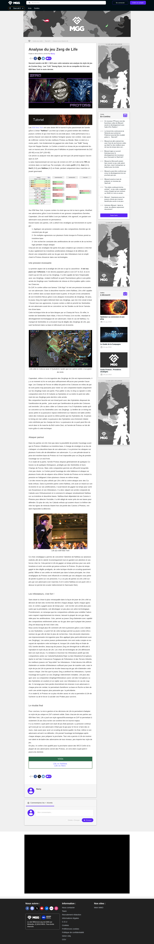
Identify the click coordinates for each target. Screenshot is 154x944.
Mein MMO (98, 908)
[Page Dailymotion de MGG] (47, 908)
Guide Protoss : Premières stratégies (110, 371)
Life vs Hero (60, 766)
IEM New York (37, 128)
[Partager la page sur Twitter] (39, 58)
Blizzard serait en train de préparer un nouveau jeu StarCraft (112, 181)
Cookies (65, 925)
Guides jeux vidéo (38, 41)
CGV (64, 939)
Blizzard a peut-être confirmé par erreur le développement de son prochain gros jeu (115, 173)
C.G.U (64, 922)
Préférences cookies (70, 929)
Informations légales (70, 918)
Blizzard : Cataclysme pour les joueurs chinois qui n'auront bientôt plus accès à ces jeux (114, 199)
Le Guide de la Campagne (110, 344)
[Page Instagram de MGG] (56, 908)
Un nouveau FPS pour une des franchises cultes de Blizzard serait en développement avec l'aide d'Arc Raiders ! (114, 124)
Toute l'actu (114, 215)
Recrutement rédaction (71, 915)
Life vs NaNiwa (60, 763)
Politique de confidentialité (73, 932)
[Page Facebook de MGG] (27, 908)
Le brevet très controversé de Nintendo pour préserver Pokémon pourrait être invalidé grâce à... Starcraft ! (114, 134)
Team (64, 911)
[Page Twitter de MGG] (37, 908)
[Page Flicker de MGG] (51, 908)
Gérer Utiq (66, 936)
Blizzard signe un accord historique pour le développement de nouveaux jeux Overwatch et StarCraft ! (114, 154)
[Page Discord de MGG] (32, 908)
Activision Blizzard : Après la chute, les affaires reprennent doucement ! (114, 207)
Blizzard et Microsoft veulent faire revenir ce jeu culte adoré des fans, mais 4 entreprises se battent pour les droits (114, 164)
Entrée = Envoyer (74, 820)
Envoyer (89, 820)
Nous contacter (68, 908)
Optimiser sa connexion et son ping (112, 318)
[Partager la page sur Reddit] (43, 58)
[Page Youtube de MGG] (42, 908)
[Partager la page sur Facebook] (35, 58)
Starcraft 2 (48, 41)
